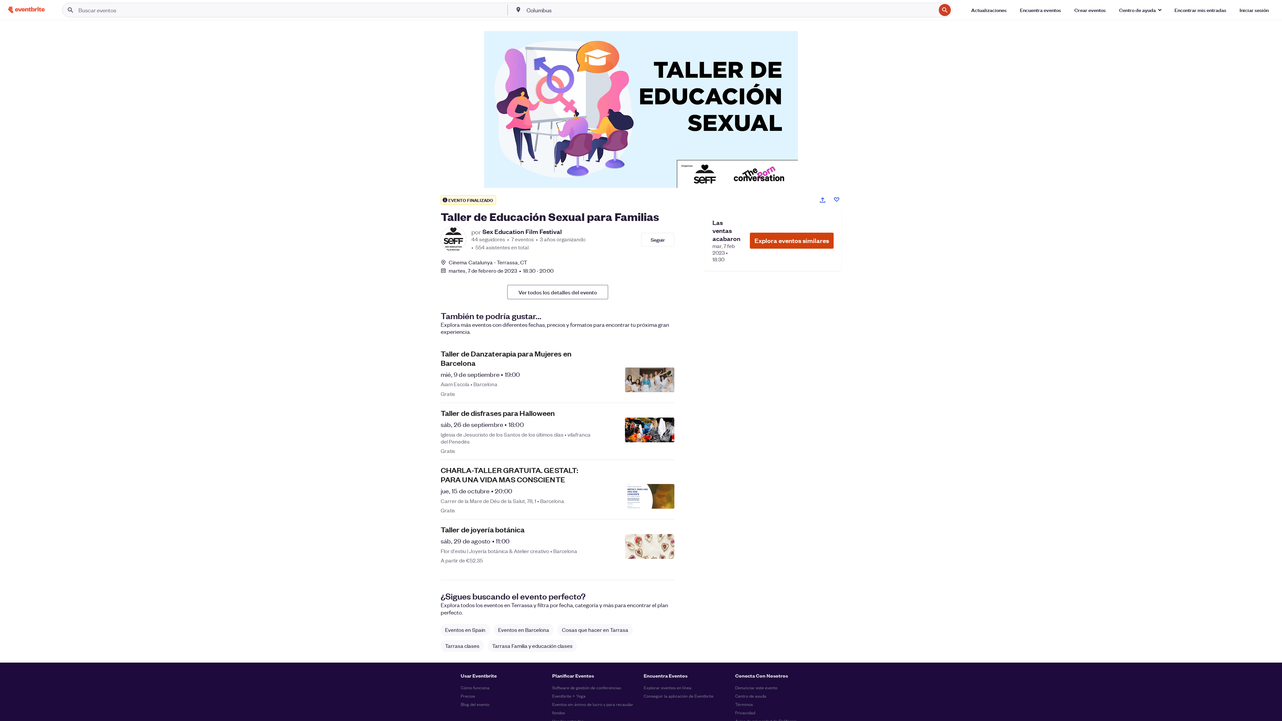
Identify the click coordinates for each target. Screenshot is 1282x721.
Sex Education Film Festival (522, 232)
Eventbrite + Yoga (569, 696)
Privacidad (745, 712)
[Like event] (836, 199)
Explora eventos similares (792, 240)
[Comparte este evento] (822, 200)
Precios (468, 696)
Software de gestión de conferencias (586, 687)
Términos (744, 704)
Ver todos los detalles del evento (557, 292)
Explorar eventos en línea (667, 687)
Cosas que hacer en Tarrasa (595, 629)
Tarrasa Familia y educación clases (532, 645)
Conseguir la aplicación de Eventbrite (678, 696)
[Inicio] (26, 10)
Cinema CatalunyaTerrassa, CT (488, 262)
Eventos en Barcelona (523, 629)
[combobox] (730, 10)
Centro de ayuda (750, 696)
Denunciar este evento (756, 687)
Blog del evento (475, 704)
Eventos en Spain (465, 629)
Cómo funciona (475, 687)
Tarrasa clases (462, 645)
